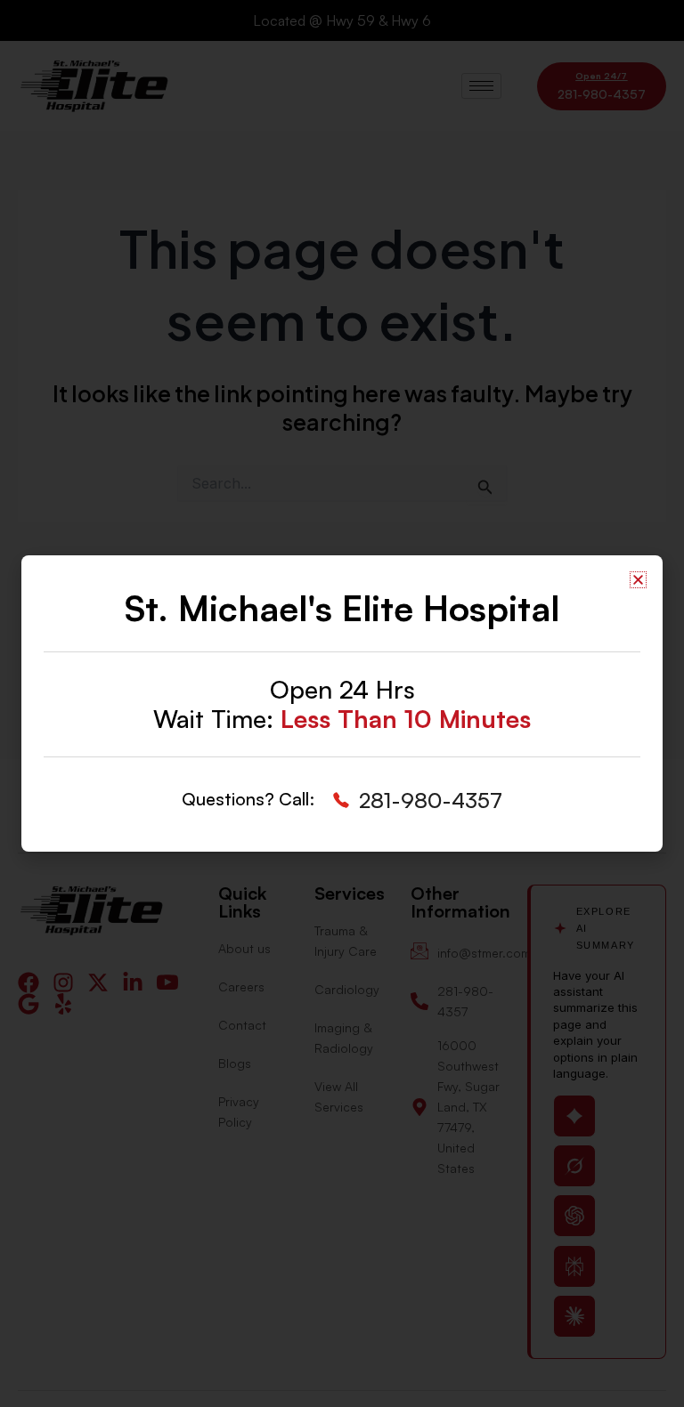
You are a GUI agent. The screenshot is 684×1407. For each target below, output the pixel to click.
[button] (638, 579)
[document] (342, 703)
